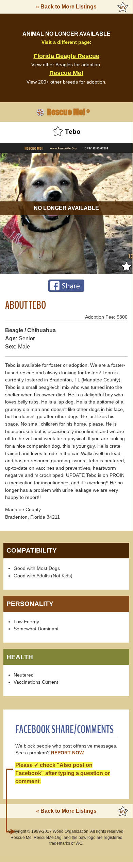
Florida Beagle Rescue (66, 56)
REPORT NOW (67, 752)
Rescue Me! (66, 73)
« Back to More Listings (66, 7)
